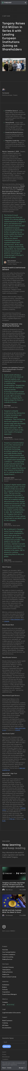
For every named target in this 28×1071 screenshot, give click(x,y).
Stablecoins (5, 974)
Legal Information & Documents (11, 1012)
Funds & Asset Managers (9, 994)
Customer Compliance (8, 954)
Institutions (5, 984)
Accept (21, 1067)
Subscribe (6, 1046)
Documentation (6, 1027)
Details (9, 1067)
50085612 (12, 931)
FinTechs (5, 989)
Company (5, 1002)
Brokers (4, 987)
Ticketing (5, 1023)
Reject (4, 1067)
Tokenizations (6, 969)
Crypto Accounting (7, 957)
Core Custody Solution (8, 952)
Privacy (4, 1054)
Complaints (5, 1059)
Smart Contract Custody (9, 976)
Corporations (6, 992)
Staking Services (7, 959)
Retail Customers (7, 1020)
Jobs (3, 1004)
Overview (5, 949)
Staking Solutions (7, 972)
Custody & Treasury (8, 967)
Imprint (4, 1052)
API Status (5, 1025)
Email (5, 1040)
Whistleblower (6, 1056)
